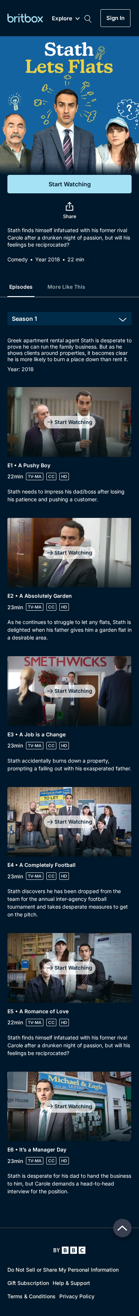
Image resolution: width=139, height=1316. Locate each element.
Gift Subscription (28, 1283)
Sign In (115, 18)
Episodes (21, 287)
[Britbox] (25, 18)
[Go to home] (69, 1250)
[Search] (88, 18)
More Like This (66, 287)
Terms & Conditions (31, 1296)
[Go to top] (122, 1228)
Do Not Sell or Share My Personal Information (63, 1269)
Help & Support (71, 1283)
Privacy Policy (77, 1296)
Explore (62, 18)
